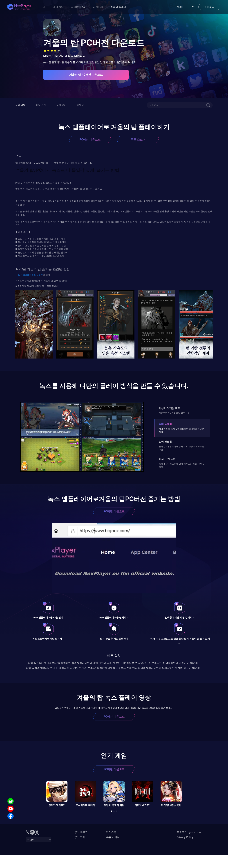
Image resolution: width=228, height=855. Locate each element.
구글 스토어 (138, 139)
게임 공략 (58, 6)
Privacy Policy (185, 837)
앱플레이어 (28, 275)
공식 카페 (79, 837)
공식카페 (98, 6)
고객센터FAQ (78, 6)
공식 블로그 (81, 832)
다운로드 (38, 275)
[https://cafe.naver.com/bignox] (10, 801)
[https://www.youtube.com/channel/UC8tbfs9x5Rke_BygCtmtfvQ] (10, 809)
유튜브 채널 (112, 837)
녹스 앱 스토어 (118, 6)
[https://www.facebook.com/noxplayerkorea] (10, 816)
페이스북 (111, 832)
